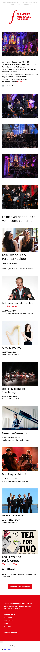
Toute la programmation (20, 586)
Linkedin (7, 623)
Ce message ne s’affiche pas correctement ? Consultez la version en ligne (20, 3)
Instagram (8, 620)
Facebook (8, 617)
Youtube (7, 626)
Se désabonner (10, 632)
